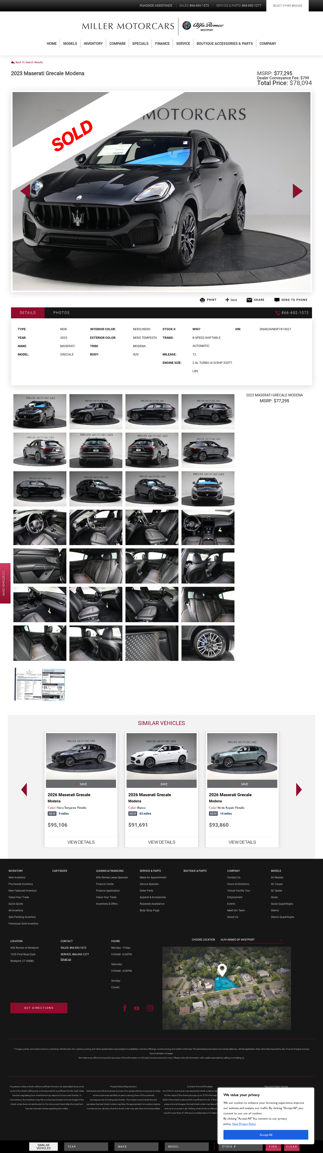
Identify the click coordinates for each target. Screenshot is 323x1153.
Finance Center (105, 884)
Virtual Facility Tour (238, 890)
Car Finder (59, 870)
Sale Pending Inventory (22, 917)
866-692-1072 (78, 947)
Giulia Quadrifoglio (282, 903)
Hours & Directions (238, 884)
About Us (232, 917)
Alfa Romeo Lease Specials (112, 877)
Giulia (274, 897)
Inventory (93, 44)
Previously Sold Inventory (23, 923)
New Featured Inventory (23, 890)
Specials (140, 44)
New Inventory (17, 877)
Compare (117, 44)
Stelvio (275, 910)
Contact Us (233, 877)
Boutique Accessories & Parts (225, 44)
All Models (277, 877)
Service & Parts (150, 870)
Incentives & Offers (107, 903)
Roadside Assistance (152, 903)
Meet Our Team (236, 910)
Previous (23, 789)
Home (52, 44)
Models (70, 44)
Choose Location (203, 939)
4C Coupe (277, 884)
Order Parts (146, 890)
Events (231, 903)
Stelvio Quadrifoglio (282, 917)
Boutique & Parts (195, 870)
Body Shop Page (149, 910)
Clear (291, 1146)
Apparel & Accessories (153, 897)
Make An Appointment (153, 877)
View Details (81, 842)
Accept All (266, 1134)
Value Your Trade (19, 897)
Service (183, 44)
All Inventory (16, 910)
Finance (162, 44)
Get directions (39, 1008)
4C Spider (276, 890)
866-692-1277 (80, 954)
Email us (66, 959)
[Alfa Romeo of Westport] (128, 26)
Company (267, 44)
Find (273, 1146)
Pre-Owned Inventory (21, 884)
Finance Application (108, 890)
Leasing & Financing (109, 870)
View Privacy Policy (244, 1123)
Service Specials (149, 884)
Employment (234, 897)
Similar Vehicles (43, 1146)
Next (300, 789)
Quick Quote (16, 903)
